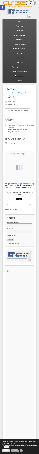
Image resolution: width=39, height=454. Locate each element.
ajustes (6, 447)
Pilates (9, 205)
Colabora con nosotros (19, 71)
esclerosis (26, 93)
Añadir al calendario (18, 110)
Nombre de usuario (13, 222)
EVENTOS (19, 39)
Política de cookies (20, 44)
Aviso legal (19, 26)
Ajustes (15, 450)
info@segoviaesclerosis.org (24, 183)
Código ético (20, 30)
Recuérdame (12, 235)
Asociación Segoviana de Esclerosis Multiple (21, 126)
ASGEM (19, 53)
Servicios (19, 62)
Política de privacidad (19, 49)
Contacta (19, 80)
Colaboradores (19, 76)
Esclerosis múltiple (20, 58)
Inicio (19, 21)
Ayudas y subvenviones (19, 67)
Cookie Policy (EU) (19, 35)
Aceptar (6, 450)
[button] (2, 7)
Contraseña (10, 229)
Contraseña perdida (13, 243)
